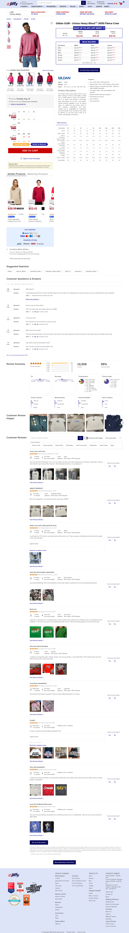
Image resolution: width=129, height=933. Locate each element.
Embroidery (69, 445)
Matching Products (37, 174)
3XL (19, 134)
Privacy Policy (110, 924)
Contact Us (100, 2)
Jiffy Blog (108, 919)
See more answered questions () (17, 355)
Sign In (89, 1)
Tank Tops (58, 885)
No (115, 466)
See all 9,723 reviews (39, 842)
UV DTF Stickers (77, 883)
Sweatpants (59, 907)
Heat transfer (59, 445)
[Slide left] (6, 77)
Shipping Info (110, 902)
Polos (73, 6)
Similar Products (16, 174)
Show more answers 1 (32, 299)
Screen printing (47, 445)
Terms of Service (111, 926)
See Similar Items (21, 144)
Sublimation (93, 445)
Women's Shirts (60, 896)
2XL (19, 123)
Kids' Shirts (58, 899)
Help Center (109, 892)
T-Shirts (24, 6)
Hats (90, 6)
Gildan (91, 893)
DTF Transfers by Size (79, 881)
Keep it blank (104, 445)
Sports (63, 6)
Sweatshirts (37, 6)
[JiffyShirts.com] (12, 4)
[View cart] (120, 3)
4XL (24, 134)
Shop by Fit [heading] (93, 873)
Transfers (51, 6)
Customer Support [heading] (113, 873)
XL (34, 111)
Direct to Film (36, 445)
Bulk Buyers (89, 42)
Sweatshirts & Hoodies (62, 881)
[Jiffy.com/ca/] (27, 875)
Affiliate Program (111, 916)
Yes (110, 466)
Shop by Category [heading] (62, 873)
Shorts (99, 6)
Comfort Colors (93, 898)
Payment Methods (111, 906)
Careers (108, 914)
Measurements (62, 122)
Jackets (57, 888)
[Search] (83, 3)
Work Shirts (58, 890)
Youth (90, 883)
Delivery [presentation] (111, 13)
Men (90, 881)
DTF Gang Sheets (77, 885)
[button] (24, 6)
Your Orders (91, 3)
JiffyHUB (110, 3)
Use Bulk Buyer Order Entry (89, 70)
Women (91, 878)
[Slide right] (53, 77)
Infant (90, 888)
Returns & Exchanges (112, 904)
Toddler (91, 885)
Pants (57, 905)
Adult (90, 876)
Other (112, 445)
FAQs (107, 897)
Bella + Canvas (93, 895)
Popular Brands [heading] (95, 891)
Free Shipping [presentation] (62, 13)
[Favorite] (51, 23)
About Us (108, 911)
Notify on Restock (39, 144)
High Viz (57, 924)
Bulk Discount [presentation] (38, 13)
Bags (81, 6)
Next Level (92, 900)
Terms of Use (81, 932)
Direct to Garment (81, 445)
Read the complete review (38, 550)
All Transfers (76, 878)
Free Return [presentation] (87, 13)
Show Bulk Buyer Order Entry (64, 862)
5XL (29, 134)
